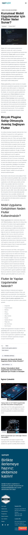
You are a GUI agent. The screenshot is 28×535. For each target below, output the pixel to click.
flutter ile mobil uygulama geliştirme (9, 348)
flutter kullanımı (5, 350)
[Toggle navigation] (22, 3)
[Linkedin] (2, 525)
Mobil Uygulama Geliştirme (9, 10)
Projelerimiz (4, 513)
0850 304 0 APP (18, 515)
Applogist (4, 26)
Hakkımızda (4, 508)
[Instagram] (5, 525)
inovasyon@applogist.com (9, 487)
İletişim (3, 521)
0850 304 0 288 (18, 514)
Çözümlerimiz (4, 511)
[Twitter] (8, 525)
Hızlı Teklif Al (4, 518)
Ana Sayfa (3, 506)
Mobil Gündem (4, 516)
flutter (7, 345)
